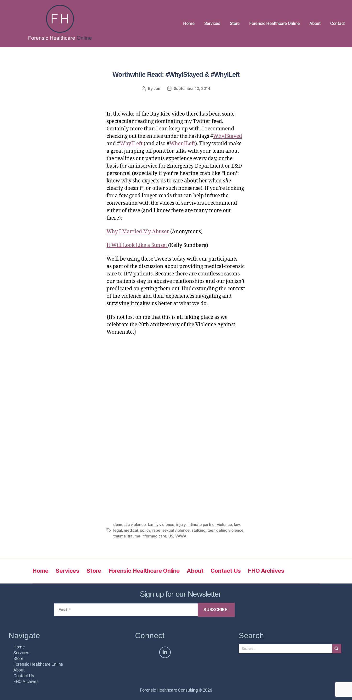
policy (145, 530)
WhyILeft (131, 143)
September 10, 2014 (192, 88)
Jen (156, 88)
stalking (198, 530)
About (315, 23)
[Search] (336, 648)
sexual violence (176, 530)
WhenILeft (182, 143)
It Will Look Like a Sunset (137, 245)
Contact (337, 23)
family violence (161, 524)
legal (117, 530)
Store (235, 23)
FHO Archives (266, 570)
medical (131, 530)
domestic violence (129, 524)
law (237, 524)
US (170, 536)
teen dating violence (225, 530)
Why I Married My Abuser (138, 231)
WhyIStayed (227, 136)
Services (212, 23)
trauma (119, 536)
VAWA (181, 536)
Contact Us (225, 570)
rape (156, 530)
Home (189, 23)
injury (180, 524)
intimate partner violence (209, 524)
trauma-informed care (147, 536)
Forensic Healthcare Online (274, 23)
